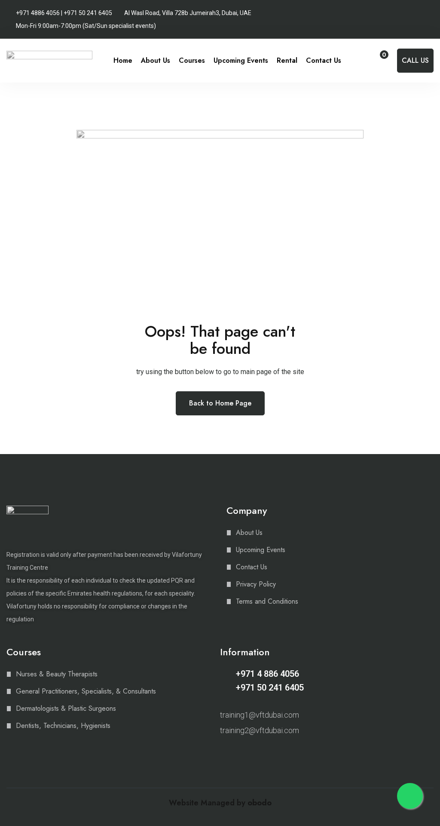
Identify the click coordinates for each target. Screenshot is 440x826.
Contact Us (323, 60)
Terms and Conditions (267, 601)
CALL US (415, 60)
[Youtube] (254, 753)
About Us (155, 60)
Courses (192, 60)
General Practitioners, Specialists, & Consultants (86, 691)
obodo (260, 802)
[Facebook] (239, 753)
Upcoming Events (241, 60)
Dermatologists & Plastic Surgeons (66, 708)
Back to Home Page (220, 403)
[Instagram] (224, 753)
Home (122, 60)
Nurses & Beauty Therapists (57, 674)
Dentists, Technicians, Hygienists (63, 726)
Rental (287, 60)
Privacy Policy (256, 584)
